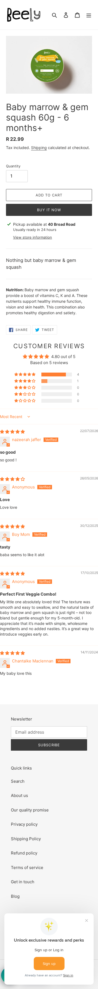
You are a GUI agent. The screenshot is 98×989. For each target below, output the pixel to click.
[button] (25, 374)
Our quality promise (30, 810)
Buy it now (49, 210)
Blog (15, 896)
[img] (12, 431)
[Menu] (88, 15)
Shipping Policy (26, 838)
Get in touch (22, 881)
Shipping (39, 147)
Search (17, 781)
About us (19, 795)
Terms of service (27, 867)
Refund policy (24, 853)
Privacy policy (24, 824)
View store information (32, 237)
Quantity (13, 166)
